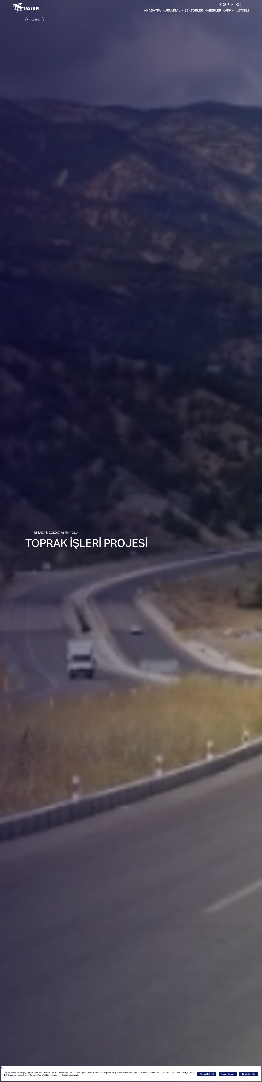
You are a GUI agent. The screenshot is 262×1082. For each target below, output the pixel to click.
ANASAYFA (152, 11)
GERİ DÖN (36, 20)
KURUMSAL (171, 11)
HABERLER (213, 11)
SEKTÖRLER (194, 11)
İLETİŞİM (242, 11)
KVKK (227, 11)
